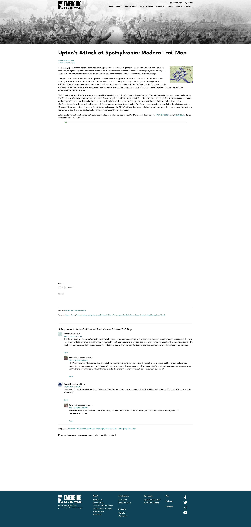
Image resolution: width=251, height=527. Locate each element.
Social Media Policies (102, 508)
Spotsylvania (140, 315)
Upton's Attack (159, 315)
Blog (142, 6)
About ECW (98, 499)
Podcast (149, 6)
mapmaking (121, 315)
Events (171, 6)
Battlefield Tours (151, 502)
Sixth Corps (130, 315)
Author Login (177, 3)
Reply (66, 352)
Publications (130, 6)
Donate (121, 513)
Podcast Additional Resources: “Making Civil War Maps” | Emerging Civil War (101, 428)
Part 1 (159, 115)
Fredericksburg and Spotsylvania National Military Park (96, 315)
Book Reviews (124, 502)
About (118, 6)
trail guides (149, 315)
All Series (122, 499)
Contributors (98, 502)
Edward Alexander (67, 60)
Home (110, 6)
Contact (187, 6)
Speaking (159, 6)
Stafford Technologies (75, 508)
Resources (97, 514)
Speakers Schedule (152, 499)
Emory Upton (70, 315)
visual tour (179, 115)
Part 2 (165, 115)
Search (190, 3)
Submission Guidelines (103, 505)
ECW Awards (98, 511)
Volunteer (122, 516)
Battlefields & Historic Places (75, 310)
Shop (178, 6)
